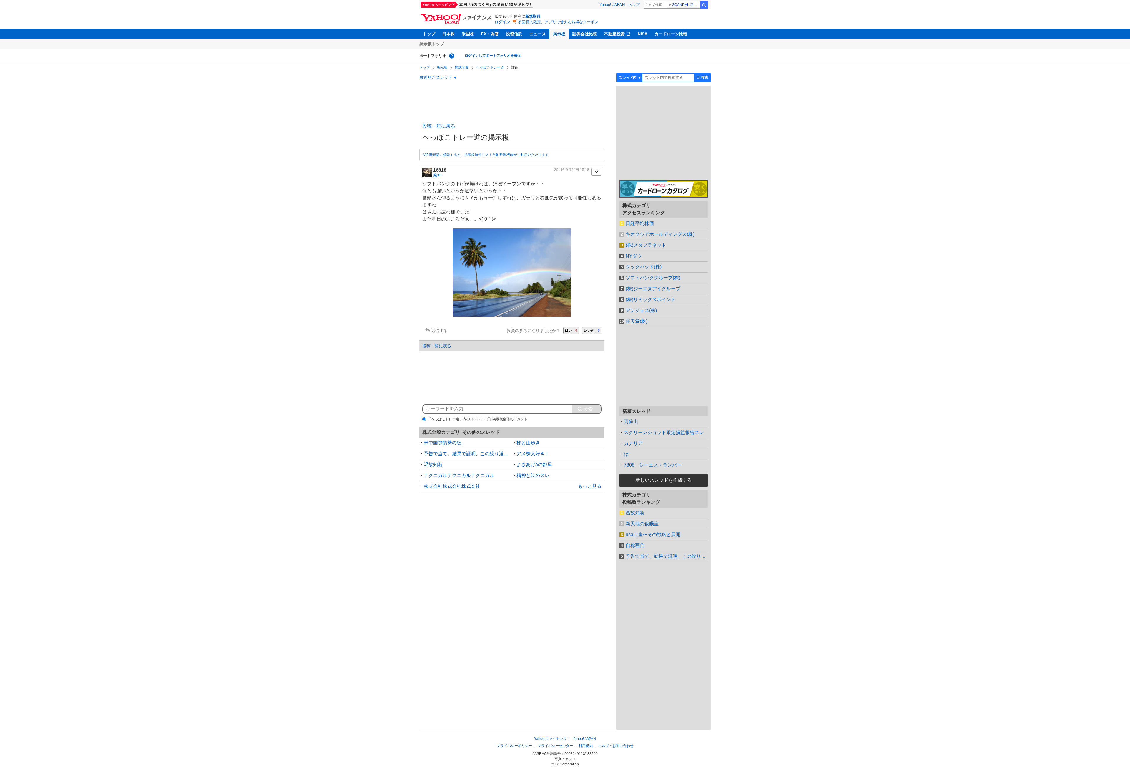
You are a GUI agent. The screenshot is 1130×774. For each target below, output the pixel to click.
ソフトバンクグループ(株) (653, 277)
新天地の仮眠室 (642, 523)
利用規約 (586, 746)
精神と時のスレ (532, 475)
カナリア (633, 443)
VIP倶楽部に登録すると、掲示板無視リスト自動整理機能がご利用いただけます (486, 155)
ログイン (502, 22)
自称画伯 (635, 545)
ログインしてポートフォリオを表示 (493, 56)
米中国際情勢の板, (443, 442)
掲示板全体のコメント (510, 419)
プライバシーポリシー (514, 746)
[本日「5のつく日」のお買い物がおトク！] (490, 4)
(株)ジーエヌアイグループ (653, 288)
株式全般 (462, 67)
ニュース (537, 33)
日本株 (448, 33)
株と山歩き (528, 442)
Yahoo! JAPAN (612, 4)
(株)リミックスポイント (651, 299)
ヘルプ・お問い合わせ (616, 746)
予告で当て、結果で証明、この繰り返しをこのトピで (468, 453)
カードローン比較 (670, 33)
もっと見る (589, 486)
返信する (439, 330)
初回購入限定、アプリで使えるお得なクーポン (558, 22)
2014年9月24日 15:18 (571, 170)
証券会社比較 (584, 33)
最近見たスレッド (435, 77)
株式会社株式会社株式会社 (452, 486)
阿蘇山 (631, 421)
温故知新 (433, 464)
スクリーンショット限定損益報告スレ (664, 432)
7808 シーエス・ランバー (653, 465)
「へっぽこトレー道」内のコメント (456, 419)
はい (571, 330)
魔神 (437, 175)
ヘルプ (634, 4)
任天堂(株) (636, 321)
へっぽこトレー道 (490, 67)
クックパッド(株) (644, 266)
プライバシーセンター (555, 746)
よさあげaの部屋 (534, 464)
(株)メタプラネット (646, 245)
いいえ (592, 330)
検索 (704, 5)
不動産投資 (614, 33)
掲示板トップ (431, 43)
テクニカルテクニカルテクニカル (459, 475)
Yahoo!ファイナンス (550, 739)
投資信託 (514, 33)
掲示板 (559, 33)
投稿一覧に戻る (438, 126)
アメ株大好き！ (532, 453)
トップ (429, 33)
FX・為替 (490, 33)
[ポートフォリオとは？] (451, 56)
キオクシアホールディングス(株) (660, 234)
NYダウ (634, 255)
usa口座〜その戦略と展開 (653, 534)
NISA (642, 33)
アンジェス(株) (641, 310)
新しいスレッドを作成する (663, 480)
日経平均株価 (640, 223)
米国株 (468, 33)
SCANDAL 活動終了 (685, 5)
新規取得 (533, 16)
